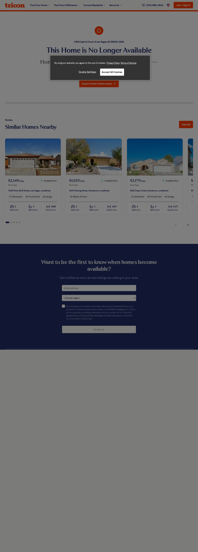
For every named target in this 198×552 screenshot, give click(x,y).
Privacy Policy (113, 63)
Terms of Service (128, 63)
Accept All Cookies (112, 72)
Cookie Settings (87, 72)
